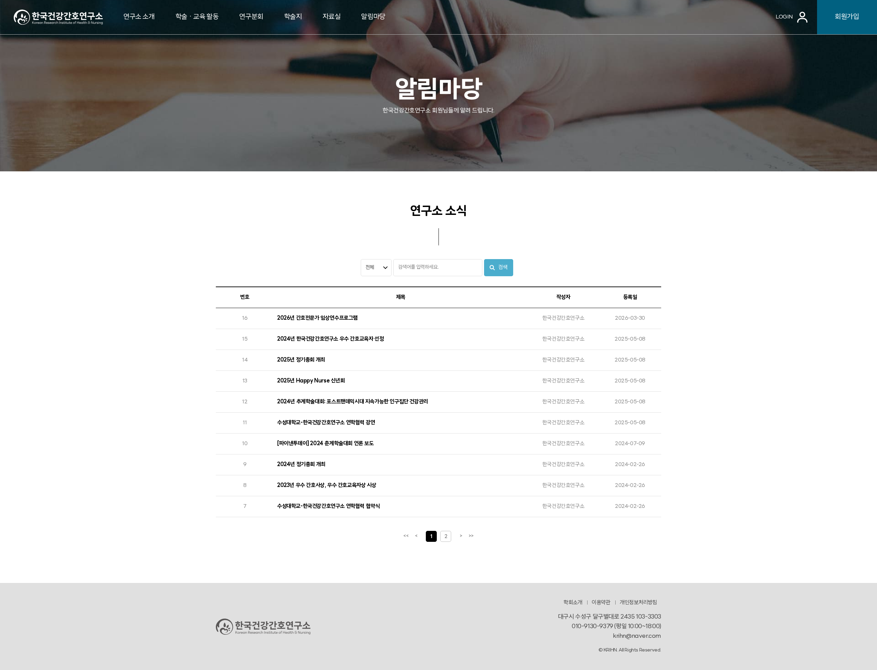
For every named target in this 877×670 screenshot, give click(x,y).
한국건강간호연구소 (58, 17)
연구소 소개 (139, 17)
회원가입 (847, 17)
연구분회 (251, 17)
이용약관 (601, 603)
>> (471, 536)
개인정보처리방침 (638, 603)
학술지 (293, 17)
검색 (502, 267)
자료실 (332, 17)
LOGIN (784, 17)
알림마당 (373, 17)
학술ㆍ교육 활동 (197, 17)
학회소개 (573, 603)
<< (405, 536)
